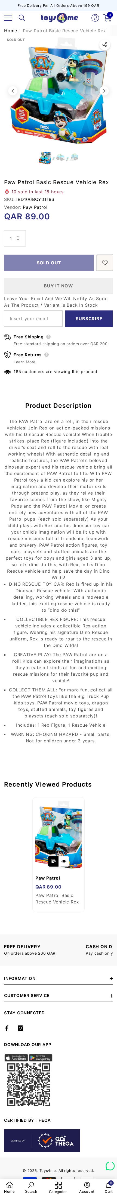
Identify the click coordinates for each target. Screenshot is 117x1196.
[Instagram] (20, 1028)
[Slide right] (104, 90)
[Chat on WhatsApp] (110, 1164)
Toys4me (47, 1170)
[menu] (8, 18)
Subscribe (89, 318)
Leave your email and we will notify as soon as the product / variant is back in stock (55, 302)
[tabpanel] (58, 854)
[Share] (104, 44)
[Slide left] (12, 90)
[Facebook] (7, 1028)
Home (10, 30)
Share (104, 44)
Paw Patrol (35, 207)
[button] (22, 18)
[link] (9, 1187)
